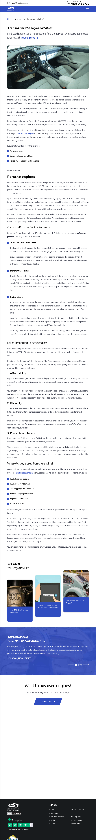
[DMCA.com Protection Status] (14, 813)
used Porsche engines (25, 133)
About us (52, 820)
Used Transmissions (56, 817)
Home (51, 810)
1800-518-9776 (80, 3)
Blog (9, 19)
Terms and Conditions (78, 820)
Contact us (53, 824)
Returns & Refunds (77, 810)
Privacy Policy (75, 824)
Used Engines (54, 813)
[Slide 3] (81, 665)
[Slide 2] (78, 665)
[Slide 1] (76, 665)
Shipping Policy (75, 817)
